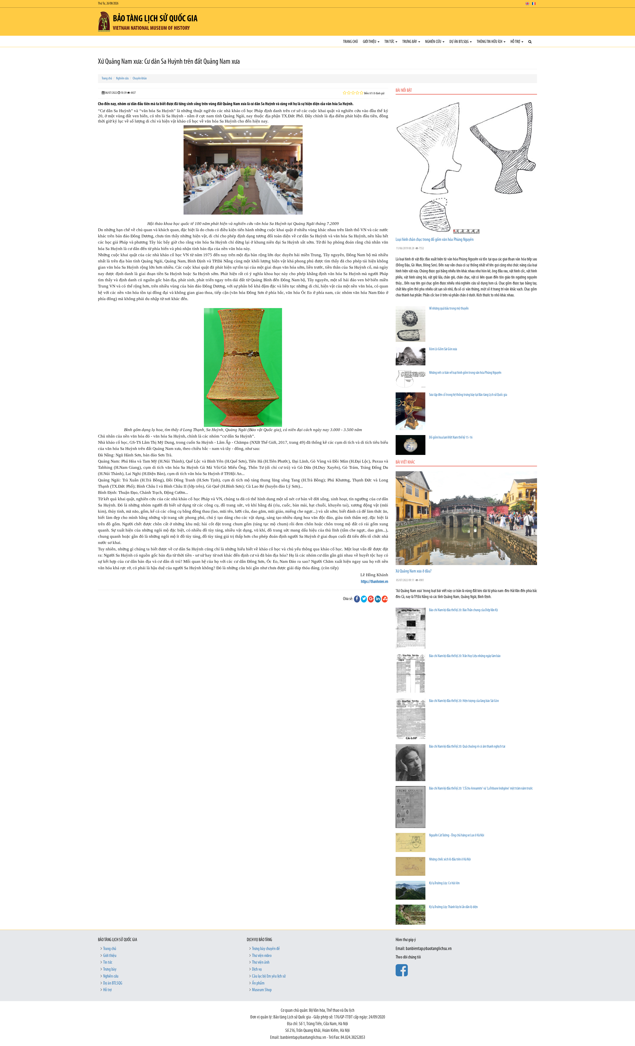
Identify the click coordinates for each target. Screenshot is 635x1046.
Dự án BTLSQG (459, 42)
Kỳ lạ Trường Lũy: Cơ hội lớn (444, 883)
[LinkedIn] (378, 599)
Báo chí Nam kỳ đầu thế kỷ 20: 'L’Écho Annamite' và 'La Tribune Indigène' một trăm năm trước (481, 789)
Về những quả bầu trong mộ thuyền (449, 309)
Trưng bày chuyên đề (266, 949)
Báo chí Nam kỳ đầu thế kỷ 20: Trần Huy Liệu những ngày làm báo (465, 656)
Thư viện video (262, 956)
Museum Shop (262, 990)
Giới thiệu (370, 42)
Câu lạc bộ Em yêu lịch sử (269, 976)
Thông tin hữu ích (490, 42)
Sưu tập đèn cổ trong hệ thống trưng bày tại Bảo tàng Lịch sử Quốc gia (468, 395)
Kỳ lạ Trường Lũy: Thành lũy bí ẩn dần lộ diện (453, 907)
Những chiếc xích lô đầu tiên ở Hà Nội (450, 859)
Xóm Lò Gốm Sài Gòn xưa (443, 349)
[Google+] (371, 599)
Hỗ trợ (515, 42)
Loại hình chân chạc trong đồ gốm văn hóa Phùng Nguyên (435, 240)
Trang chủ (350, 42)
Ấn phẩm (258, 983)
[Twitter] (364, 599)
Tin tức (389, 42)
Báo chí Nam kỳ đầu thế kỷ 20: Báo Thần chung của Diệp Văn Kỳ (463, 610)
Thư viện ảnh (260, 962)
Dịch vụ (257, 969)
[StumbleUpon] (385, 599)
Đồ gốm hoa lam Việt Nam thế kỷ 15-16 (451, 438)
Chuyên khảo (140, 78)
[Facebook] (357, 599)
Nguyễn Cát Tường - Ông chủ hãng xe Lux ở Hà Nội (456, 835)
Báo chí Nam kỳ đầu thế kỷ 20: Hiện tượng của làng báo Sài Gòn (464, 701)
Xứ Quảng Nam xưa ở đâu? (414, 571)
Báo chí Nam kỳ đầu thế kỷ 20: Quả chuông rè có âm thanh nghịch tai (467, 747)
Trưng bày (410, 42)
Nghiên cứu (433, 42)
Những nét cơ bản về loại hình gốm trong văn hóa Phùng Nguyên (465, 373)
